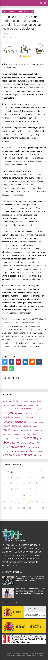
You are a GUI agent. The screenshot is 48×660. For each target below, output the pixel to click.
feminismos (28, 417)
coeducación (16, 405)
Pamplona (5, 447)
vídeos (42, 455)
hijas (29, 422)
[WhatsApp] (11, 368)
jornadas (16, 426)
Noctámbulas (21, 11)
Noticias (30, 11)
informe (6, 426)
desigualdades (39, 409)
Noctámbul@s (31, 438)
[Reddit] (32, 362)
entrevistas (8, 417)
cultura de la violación (24, 409)
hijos (35, 422)
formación (8, 421)
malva (6, 430)
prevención (17, 447)
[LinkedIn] (25, 362)
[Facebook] (11, 362)
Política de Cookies (35, 655)
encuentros (31, 413)
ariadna (14, 401)
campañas (35, 401)
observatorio (11, 442)
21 (30, 502)
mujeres (8, 438)
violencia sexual (26, 455)
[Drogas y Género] (3, 2)
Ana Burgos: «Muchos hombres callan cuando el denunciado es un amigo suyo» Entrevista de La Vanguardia (30, 591)
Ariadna (5, 11)
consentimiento (31, 405)
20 (24, 502)
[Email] (5, 368)
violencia (8, 455)
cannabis (6, 405)
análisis (5, 401)
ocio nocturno (30, 442)
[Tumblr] (39, 362)
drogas (8, 413)
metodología (32, 434)
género (20, 421)
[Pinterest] (18, 362)
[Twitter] (5, 362)
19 (18, 502)
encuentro (19, 413)
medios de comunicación (14, 434)
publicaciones (34, 447)
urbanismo (39, 451)
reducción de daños (24, 451)
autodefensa (24, 401)
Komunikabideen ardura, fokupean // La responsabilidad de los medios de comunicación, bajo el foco (30, 579)
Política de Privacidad (19, 655)
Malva (12, 11)
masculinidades (20, 430)
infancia (41, 422)
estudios (17, 417)
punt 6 (5, 451)
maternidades (36, 430)
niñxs (17, 439)
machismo (36, 426)
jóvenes (27, 426)
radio (11, 451)
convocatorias (8, 409)
